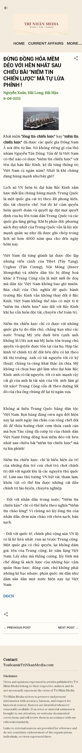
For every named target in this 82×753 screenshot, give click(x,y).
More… (74, 43)
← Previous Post (17, 627)
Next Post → (68, 627)
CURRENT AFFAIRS (46, 43)
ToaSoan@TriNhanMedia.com (28, 665)
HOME (19, 43)
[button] (75, 59)
